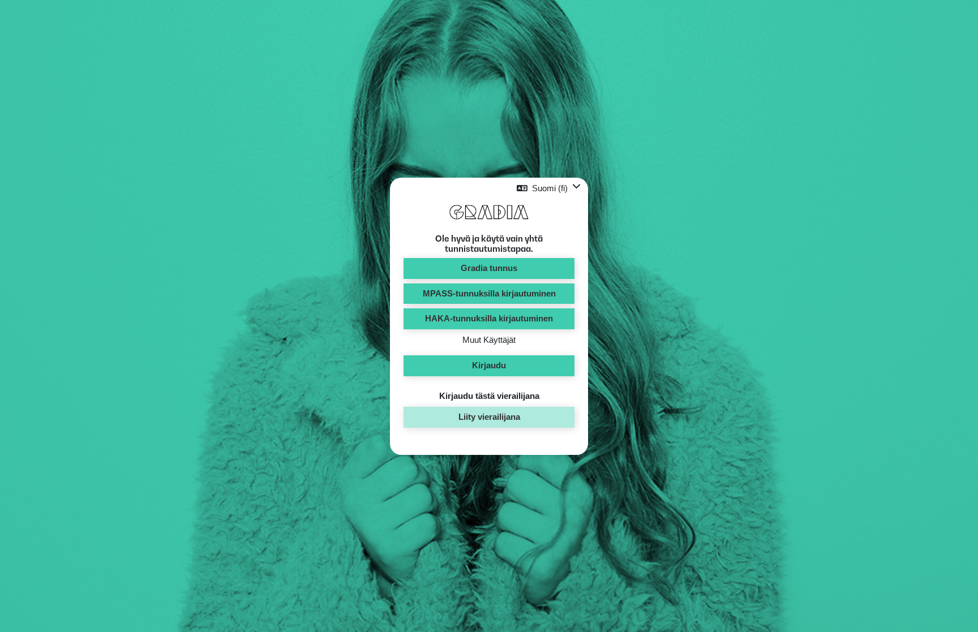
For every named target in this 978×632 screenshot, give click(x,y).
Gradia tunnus (489, 268)
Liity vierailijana (489, 417)
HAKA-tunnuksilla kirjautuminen (489, 318)
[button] (548, 188)
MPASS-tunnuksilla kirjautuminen (489, 293)
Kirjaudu (489, 365)
